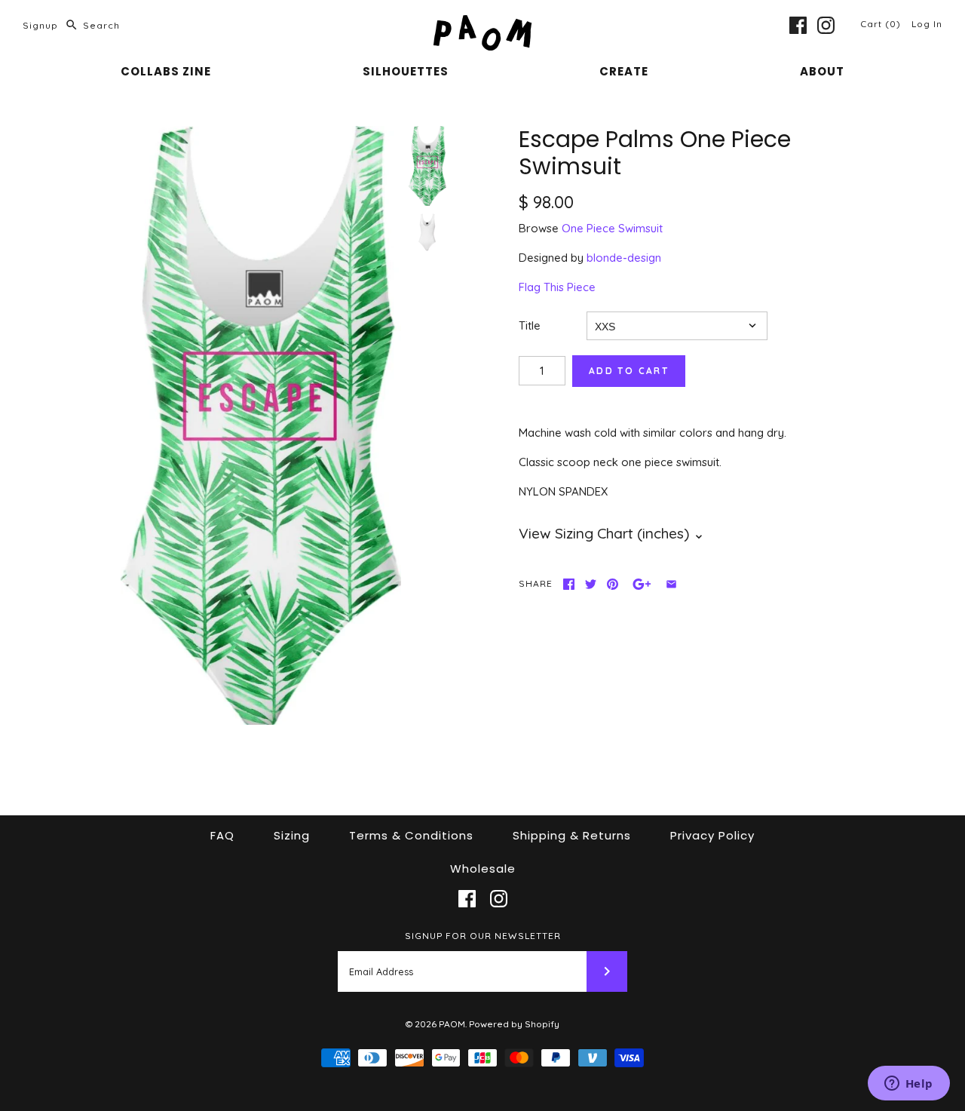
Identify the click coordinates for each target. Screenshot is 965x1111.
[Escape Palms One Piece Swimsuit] (261, 425)
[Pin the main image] (612, 584)
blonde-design (624, 257)
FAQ (222, 835)
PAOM (452, 1024)
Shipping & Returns (572, 835)
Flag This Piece (557, 287)
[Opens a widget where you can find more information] (908, 1084)
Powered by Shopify (514, 1024)
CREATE (623, 71)
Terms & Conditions (411, 835)
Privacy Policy (712, 835)
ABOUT (822, 71)
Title (530, 325)
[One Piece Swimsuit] (427, 232)
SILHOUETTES (406, 71)
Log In (926, 23)
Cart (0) (882, 23)
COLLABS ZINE (166, 71)
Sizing (292, 835)
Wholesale (483, 868)
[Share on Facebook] (568, 584)
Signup (40, 25)
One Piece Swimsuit (612, 228)
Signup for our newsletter (483, 935)
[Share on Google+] (642, 584)
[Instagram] (826, 25)
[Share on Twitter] (590, 584)
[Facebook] (798, 25)
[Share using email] (671, 584)
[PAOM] (482, 24)
